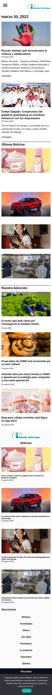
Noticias (26, 617)
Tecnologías (26, 623)
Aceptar (26, 691)
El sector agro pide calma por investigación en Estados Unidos (20, 322)
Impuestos (26, 656)
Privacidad (26, 671)
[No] (47, 684)
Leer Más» (6, 76)
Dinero (26, 630)
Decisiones (26, 643)
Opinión (26, 663)
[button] (5, 5)
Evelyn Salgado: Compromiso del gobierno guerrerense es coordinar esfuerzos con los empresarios (23, 115)
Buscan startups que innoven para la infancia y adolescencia (24, 52)
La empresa (26, 650)
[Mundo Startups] (39, 6)
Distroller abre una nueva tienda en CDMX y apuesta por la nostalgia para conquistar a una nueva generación (25, 377)
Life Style (26, 637)
